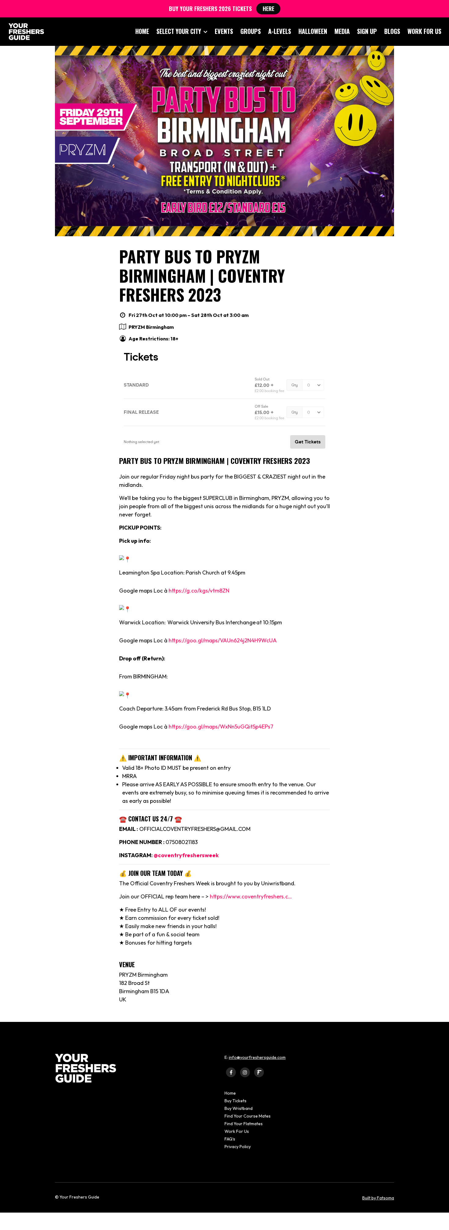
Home (142, 31)
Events (224, 31)
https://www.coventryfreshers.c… (251, 896)
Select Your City (178, 31)
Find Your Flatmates (243, 1123)
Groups (250, 31)
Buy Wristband (238, 1108)
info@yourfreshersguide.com (257, 1057)
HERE (268, 9)
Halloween (312, 31)
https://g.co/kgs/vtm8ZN (199, 590)
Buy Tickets (235, 1100)
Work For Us (424, 31)
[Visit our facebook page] (230, 1072)
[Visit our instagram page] (245, 1072)
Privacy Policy (237, 1146)
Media (342, 31)
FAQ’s (229, 1139)
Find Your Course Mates (247, 1116)
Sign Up (367, 31)
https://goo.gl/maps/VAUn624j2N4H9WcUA (223, 640)
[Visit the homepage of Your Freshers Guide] (24, 31)
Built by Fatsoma (378, 1198)
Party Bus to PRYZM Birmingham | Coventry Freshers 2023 (202, 275)
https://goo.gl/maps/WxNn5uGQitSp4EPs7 (221, 726)
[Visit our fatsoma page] (259, 1072)
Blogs (392, 31)
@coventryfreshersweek (186, 855)
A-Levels (279, 31)
